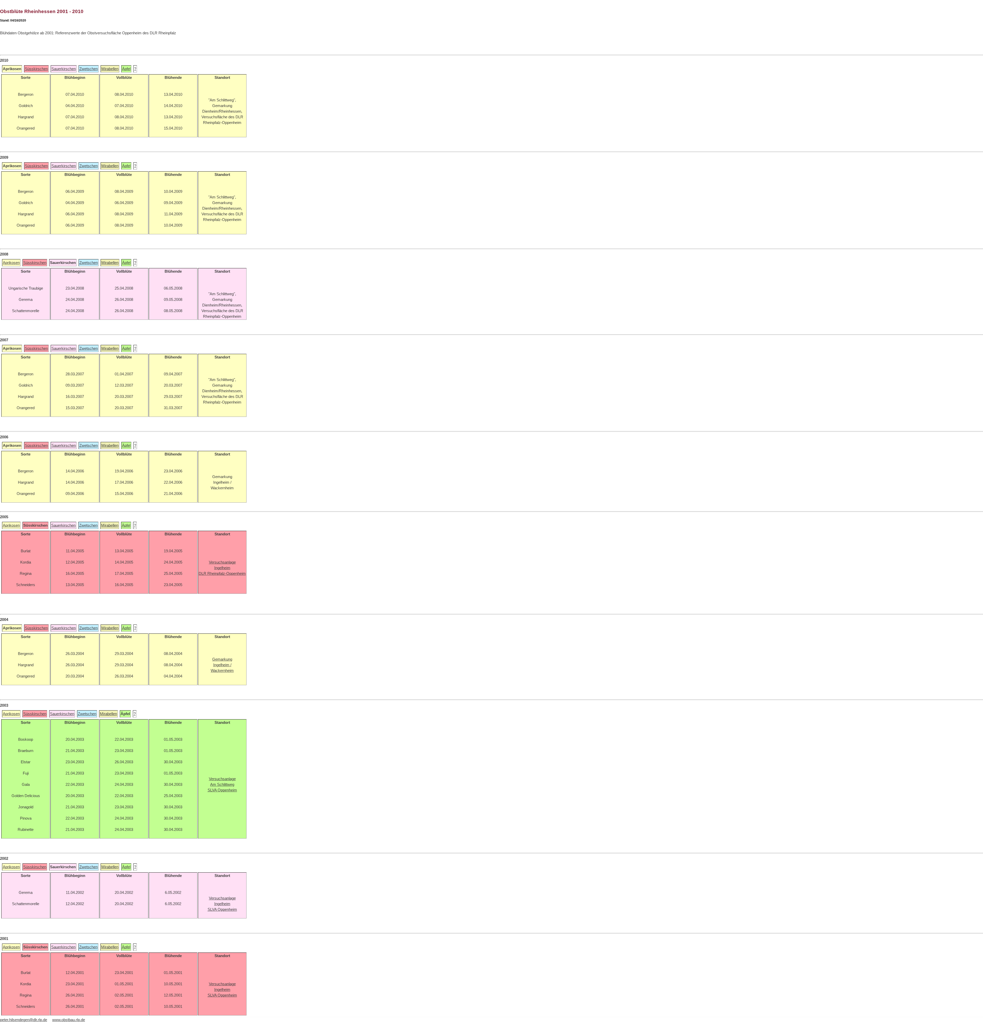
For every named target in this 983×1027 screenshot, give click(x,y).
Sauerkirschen (63, 69)
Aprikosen (11, 263)
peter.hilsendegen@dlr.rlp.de (23, 1020)
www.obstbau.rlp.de (68, 1020)
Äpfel (126, 69)
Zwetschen (88, 69)
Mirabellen (110, 69)
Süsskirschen (36, 69)
